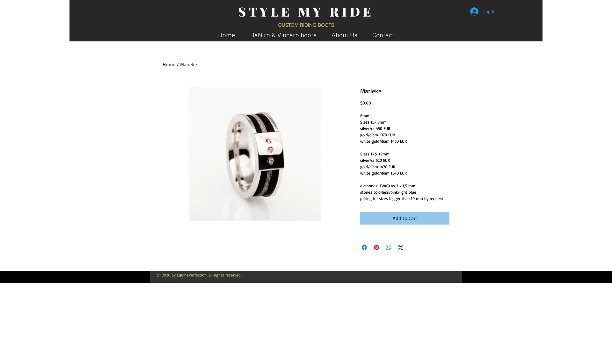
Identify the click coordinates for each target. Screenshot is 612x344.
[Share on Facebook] (364, 247)
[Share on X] (400, 247)
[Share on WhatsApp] (388, 247)
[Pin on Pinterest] (376, 247)
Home (169, 64)
